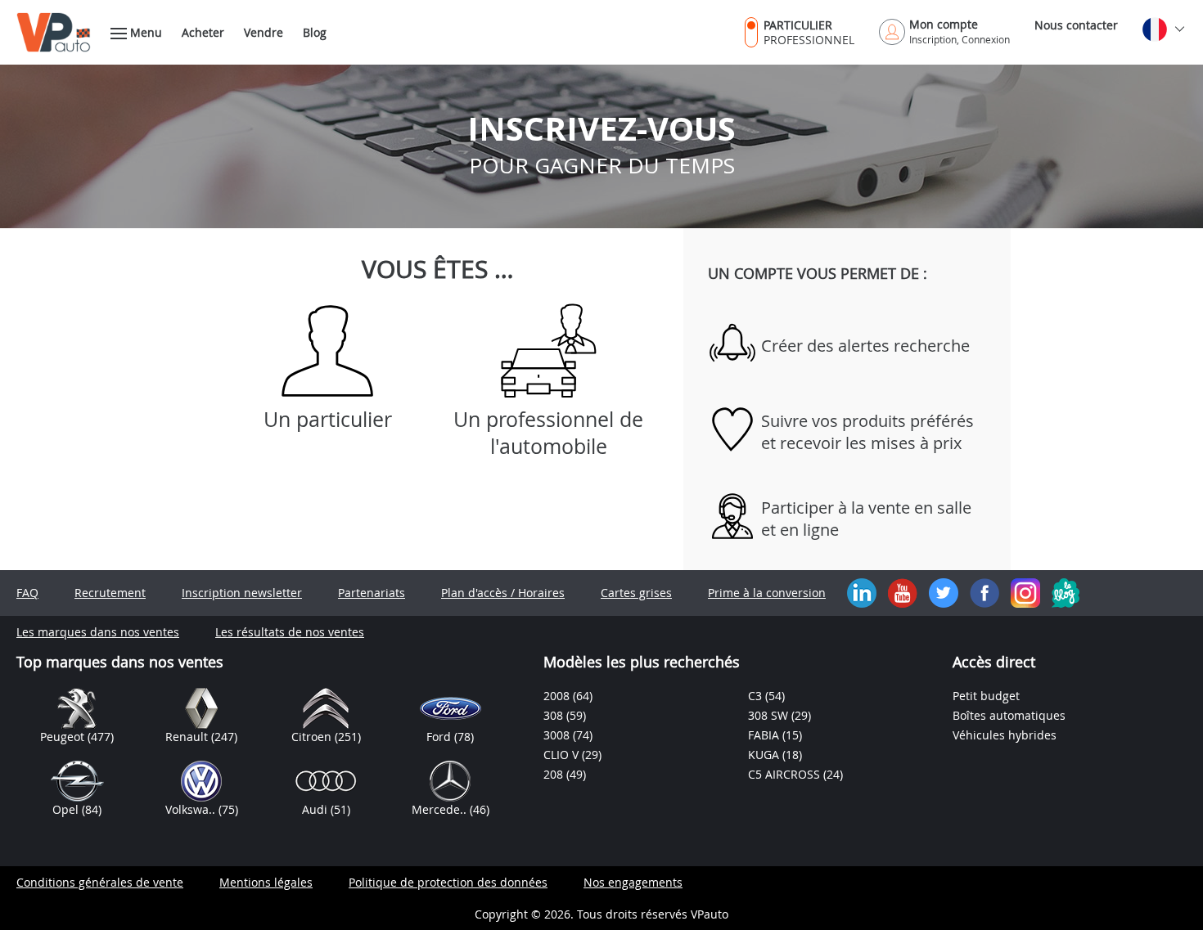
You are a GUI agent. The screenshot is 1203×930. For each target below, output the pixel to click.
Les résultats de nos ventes (289, 632)
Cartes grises (636, 592)
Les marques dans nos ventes (97, 632)
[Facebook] (984, 592)
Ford (440, 736)
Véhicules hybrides (1005, 735)
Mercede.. (441, 809)
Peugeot (64, 736)
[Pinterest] (1025, 592)
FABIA (765, 735)
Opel (67, 809)
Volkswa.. (192, 809)
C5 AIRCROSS (785, 774)
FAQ (27, 592)
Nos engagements (633, 882)
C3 (756, 695)
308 (554, 715)
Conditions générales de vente (99, 882)
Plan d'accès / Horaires (503, 592)
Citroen (313, 736)
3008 (558, 735)
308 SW (769, 715)
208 (554, 774)
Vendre (263, 32)
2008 (558, 695)
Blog (315, 32)
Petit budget (986, 695)
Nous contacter (1076, 25)
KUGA (765, 754)
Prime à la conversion (767, 592)
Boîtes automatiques (1009, 715)
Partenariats (371, 592)
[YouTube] (902, 592)
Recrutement (110, 592)
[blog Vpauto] (1065, 592)
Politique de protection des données (448, 882)
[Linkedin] (861, 592)
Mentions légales (266, 882)
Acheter (203, 32)
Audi (316, 809)
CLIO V (562, 754)
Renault (188, 736)
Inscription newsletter (242, 592)
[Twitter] (943, 592)
